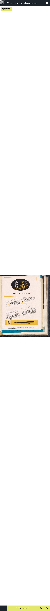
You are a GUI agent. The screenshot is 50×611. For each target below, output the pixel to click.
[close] (47, 3)
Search (7, 9)
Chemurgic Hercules (22, 3)
